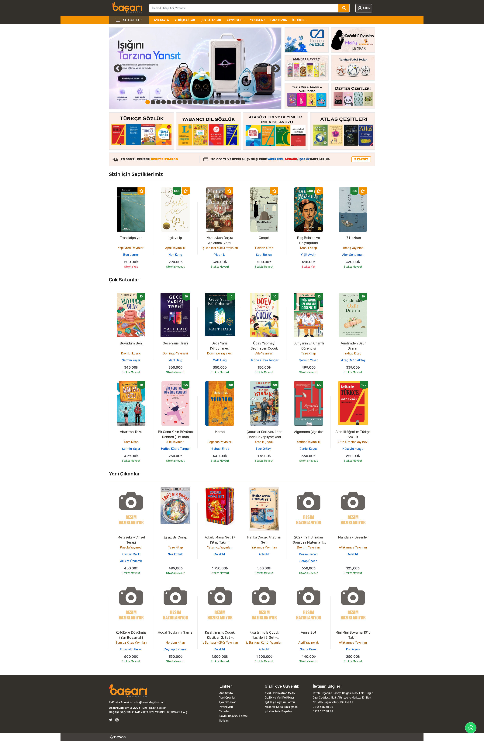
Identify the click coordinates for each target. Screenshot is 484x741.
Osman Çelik (131, 554)
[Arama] (344, 8)
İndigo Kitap (352, 353)
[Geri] (113, 68)
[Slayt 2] (153, 102)
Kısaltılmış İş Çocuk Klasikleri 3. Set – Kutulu (264, 637)
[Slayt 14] (216, 102)
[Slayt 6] (174, 102)
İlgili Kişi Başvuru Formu (280, 702)
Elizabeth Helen (131, 649)
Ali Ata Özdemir (131, 561)
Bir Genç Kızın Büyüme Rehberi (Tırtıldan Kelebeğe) (175, 437)
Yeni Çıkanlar (185, 20)
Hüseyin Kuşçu (352, 449)
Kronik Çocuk (264, 442)
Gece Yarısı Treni (175, 343)
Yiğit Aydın (308, 254)
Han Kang (175, 254)
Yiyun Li (220, 254)
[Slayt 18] (237, 102)
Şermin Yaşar (131, 360)
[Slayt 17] (232, 102)
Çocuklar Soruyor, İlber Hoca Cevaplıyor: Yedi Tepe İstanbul (264, 437)
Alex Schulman (353, 254)
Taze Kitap (308, 353)
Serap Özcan (308, 561)
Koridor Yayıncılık (308, 442)
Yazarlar (257, 20)
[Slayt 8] (184, 102)
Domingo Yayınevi (175, 353)
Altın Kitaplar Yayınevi (352, 442)
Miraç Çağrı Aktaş (353, 360)
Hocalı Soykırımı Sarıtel (175, 632)
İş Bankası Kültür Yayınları (220, 248)
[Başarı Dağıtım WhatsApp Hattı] (470, 727)
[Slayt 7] (179, 102)
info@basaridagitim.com (149, 702)
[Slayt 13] (211, 102)
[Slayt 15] (222, 102)
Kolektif (219, 554)
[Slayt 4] (163, 102)
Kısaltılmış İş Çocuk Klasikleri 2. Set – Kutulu (220, 637)
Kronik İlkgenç (131, 353)
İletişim (224, 720)
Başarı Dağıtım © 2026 (124, 707)
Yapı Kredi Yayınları (131, 248)
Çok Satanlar (211, 20)
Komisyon (353, 649)
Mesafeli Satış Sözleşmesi (281, 707)
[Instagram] (117, 719)
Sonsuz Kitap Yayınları (131, 642)
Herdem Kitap (175, 642)
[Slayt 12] (206, 102)
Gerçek (264, 238)
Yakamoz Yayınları (219, 547)
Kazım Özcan (308, 554)
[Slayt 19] (243, 102)
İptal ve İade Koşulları (278, 711)
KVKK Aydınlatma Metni (280, 693)
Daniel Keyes (308, 449)
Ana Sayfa (161, 20)
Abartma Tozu (131, 432)
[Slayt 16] (227, 102)
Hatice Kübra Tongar (264, 360)
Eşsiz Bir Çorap (175, 537)
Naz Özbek (175, 554)
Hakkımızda (278, 20)
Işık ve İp (175, 238)
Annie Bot (308, 632)
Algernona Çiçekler (308, 432)
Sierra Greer (308, 649)
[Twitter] (110, 719)
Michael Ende (219, 449)
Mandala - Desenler (353, 537)
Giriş (366, 8)
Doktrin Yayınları (308, 547)
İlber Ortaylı (264, 449)
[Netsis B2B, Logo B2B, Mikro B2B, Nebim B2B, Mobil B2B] (242, 737)
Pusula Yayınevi (131, 547)
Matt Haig (175, 360)
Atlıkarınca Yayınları (353, 547)
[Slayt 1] (147, 102)
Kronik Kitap (308, 248)
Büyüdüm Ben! (131, 343)
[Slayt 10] (195, 102)
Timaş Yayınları (353, 248)
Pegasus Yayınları (219, 442)
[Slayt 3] (158, 102)
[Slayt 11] (200, 102)
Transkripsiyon (131, 238)
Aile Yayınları (264, 353)
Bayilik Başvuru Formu (233, 716)
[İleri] (275, 68)
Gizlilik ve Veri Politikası (279, 697)
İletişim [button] (298, 20)
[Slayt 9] (190, 102)
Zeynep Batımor (175, 649)
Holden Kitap (264, 248)
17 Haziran (353, 238)
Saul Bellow (264, 254)
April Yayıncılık (175, 248)
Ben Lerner (131, 254)
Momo (220, 432)
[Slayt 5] (169, 102)
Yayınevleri (235, 20)
